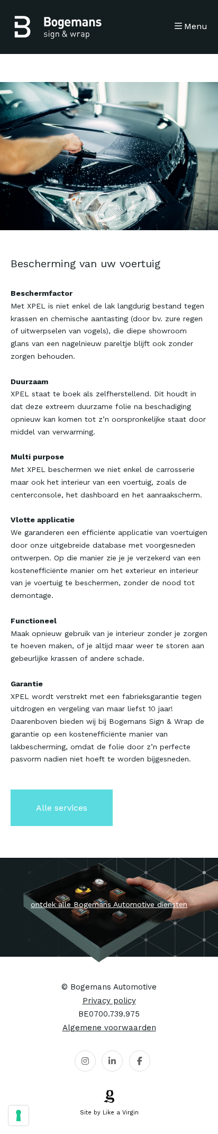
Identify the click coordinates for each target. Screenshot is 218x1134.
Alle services (61, 808)
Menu (195, 26)
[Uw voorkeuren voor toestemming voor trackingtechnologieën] (18, 1115)
